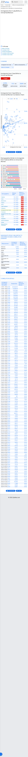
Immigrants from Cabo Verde (6, 214)
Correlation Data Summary (8, 53)
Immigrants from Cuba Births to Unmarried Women (11, 8)
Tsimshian (3, 212)
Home (2, 5)
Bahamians (3, 200)
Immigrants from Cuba (5, 6)
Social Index (7, 5)
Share (20, 152)
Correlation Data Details (7, 54)
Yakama (3, 197)
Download (24, 96)
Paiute (2, 216)
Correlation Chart (5, 50)
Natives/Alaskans (5, 220)
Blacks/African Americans (4, 225)
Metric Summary (5, 48)
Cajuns (2, 202)
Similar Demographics (7, 51)
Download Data (11, 152)
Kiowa (2, 222)
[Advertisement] (14, 30)
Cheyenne (3, 208)
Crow (2, 199)
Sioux (2, 204)
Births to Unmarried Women (18, 5)
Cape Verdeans (4, 206)
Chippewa (3, 218)
